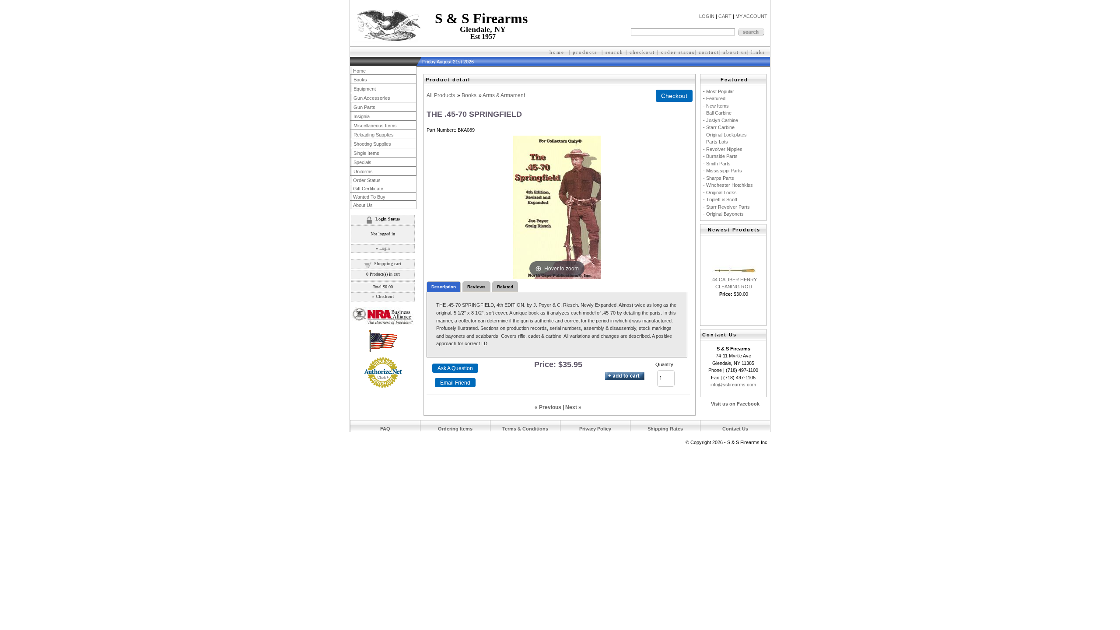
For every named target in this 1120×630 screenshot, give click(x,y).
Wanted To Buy (369, 197)
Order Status (367, 180)
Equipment (365, 88)
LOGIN (706, 16)
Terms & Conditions (525, 428)
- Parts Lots (715, 141)
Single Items (366, 153)
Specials (362, 162)
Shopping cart (387, 263)
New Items (717, 105)
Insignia (362, 116)
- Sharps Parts (718, 178)
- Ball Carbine (717, 113)
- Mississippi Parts (722, 170)
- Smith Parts (717, 163)
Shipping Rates (665, 428)
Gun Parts (364, 107)
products (585, 52)
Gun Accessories (372, 98)
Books (469, 95)
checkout (642, 52)
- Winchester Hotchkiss (728, 185)
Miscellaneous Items (375, 125)
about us (735, 52)
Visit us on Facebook (735, 403)
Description (443, 286)
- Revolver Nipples (722, 149)
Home (359, 71)
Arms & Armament (504, 95)
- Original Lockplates (725, 134)
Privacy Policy (595, 428)
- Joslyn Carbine (720, 120)
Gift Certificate (368, 188)
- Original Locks (720, 192)
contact (709, 52)
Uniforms (363, 171)
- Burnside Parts (720, 156)
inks (759, 52)
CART (725, 16)
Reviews (476, 286)
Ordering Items (455, 428)
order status (678, 52)
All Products (441, 95)
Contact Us (735, 428)
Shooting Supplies (372, 144)
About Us (363, 205)
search (614, 52)
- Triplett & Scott (720, 199)
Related (505, 286)
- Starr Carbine (719, 127)
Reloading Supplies (374, 134)
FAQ (385, 428)
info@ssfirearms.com (733, 384)
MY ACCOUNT (751, 16)
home (557, 52)
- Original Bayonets (723, 214)
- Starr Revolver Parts (726, 207)
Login (384, 248)
